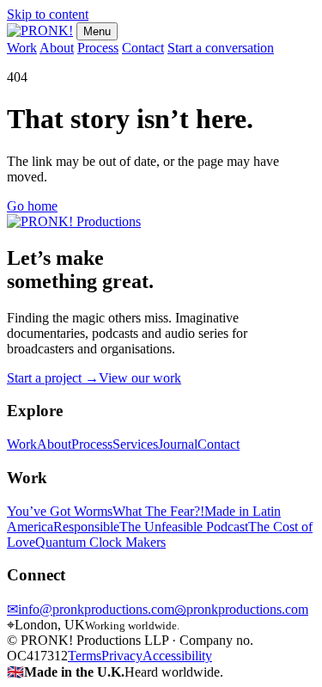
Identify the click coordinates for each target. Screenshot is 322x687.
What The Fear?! (158, 511)
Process (97, 47)
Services (135, 444)
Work (22, 47)
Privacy (122, 655)
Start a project (53, 378)
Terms (84, 655)
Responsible (86, 526)
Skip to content (47, 14)
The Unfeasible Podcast (183, 526)
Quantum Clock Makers (100, 542)
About (56, 47)
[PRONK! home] (40, 30)
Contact (143, 47)
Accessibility (177, 655)
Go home (32, 206)
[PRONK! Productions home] (74, 221)
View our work (140, 378)
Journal (177, 444)
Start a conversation (220, 47)
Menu (97, 31)
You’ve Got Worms (59, 511)
